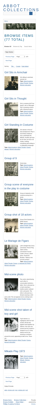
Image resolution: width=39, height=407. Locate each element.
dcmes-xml (11, 390)
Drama (31, 83)
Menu (6, 21)
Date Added (25, 66)
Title (12, 66)
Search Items (28, 46)
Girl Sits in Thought (15, 98)
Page (18, 56)
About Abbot (19, 402)
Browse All (7, 46)
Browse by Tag (17, 46)
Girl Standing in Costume (18, 124)
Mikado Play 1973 (14, 351)
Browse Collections (20, 400)
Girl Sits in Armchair (15, 72)
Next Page (9, 60)
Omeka (33, 404)
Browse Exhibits (8, 402)
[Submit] (30, 13)
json (16, 390)
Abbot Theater (24, 83)
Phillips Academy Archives (11, 404)
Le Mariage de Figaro (16, 240)
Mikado (6, 149)
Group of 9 (10, 158)
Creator (18, 66)
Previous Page (10, 56)
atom (5, 390)
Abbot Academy (28, 81)
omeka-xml (21, 390)
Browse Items (7, 400)
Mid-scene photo (13, 274)
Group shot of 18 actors (18, 214)
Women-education (25, 85)
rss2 (26, 390)
